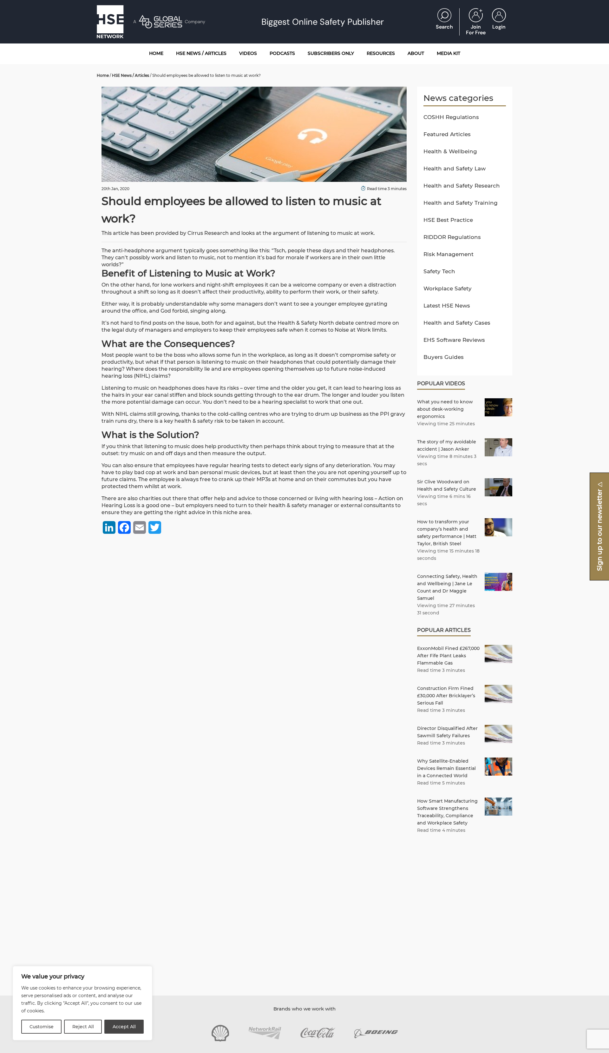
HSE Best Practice (448, 220)
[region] (82, 1003)
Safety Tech (439, 271)
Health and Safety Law (454, 168)
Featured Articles (447, 134)
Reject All (83, 1027)
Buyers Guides (443, 357)
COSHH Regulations (451, 117)
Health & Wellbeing (450, 151)
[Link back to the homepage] (110, 21)
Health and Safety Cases (456, 323)
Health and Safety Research (461, 185)
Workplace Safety (447, 288)
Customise (41, 1027)
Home (103, 75)
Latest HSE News (446, 305)
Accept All (124, 1027)
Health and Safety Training (460, 203)
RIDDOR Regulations (452, 237)
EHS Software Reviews (454, 340)
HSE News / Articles (130, 75)
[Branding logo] (220, 1033)
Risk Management (448, 254)
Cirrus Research (208, 233)
